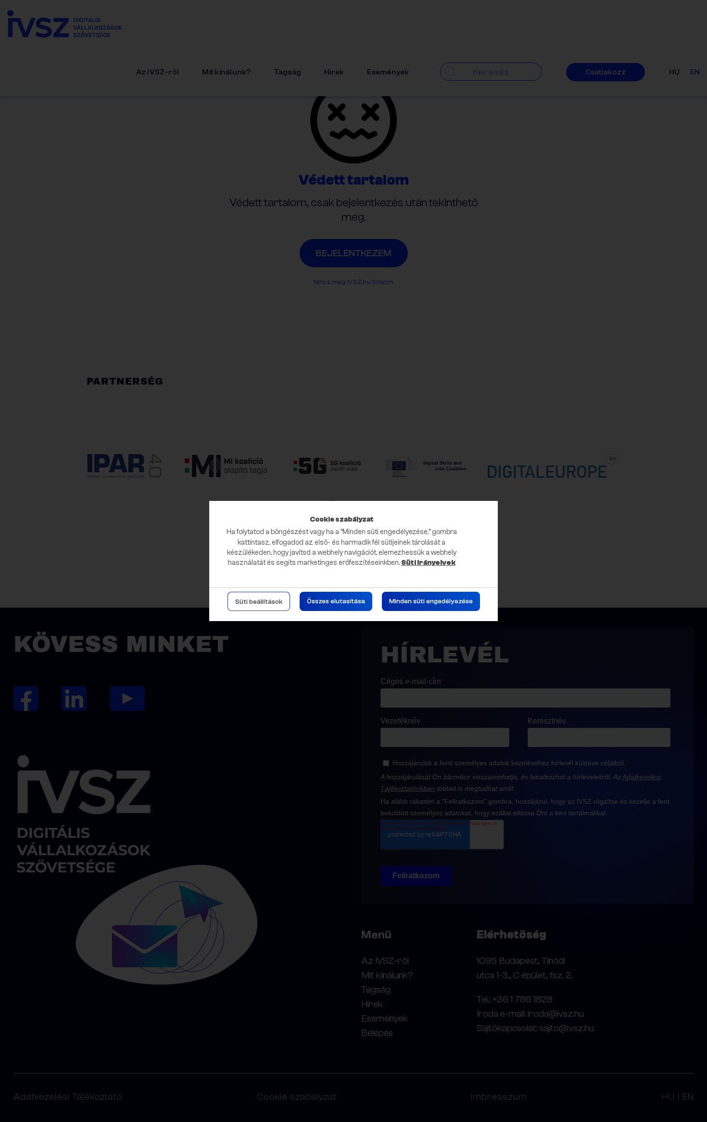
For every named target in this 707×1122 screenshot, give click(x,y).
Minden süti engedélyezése (431, 601)
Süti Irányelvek (428, 563)
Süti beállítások (258, 602)
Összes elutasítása (336, 601)
